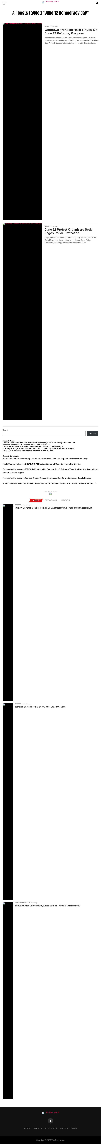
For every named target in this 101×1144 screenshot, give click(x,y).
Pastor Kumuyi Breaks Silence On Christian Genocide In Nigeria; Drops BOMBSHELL (58, 483)
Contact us (51, 1128)
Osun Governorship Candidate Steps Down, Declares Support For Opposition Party (50, 459)
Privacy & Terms (68, 1128)
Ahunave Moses (10, 483)
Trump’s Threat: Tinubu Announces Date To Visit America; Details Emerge (58, 478)
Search (6, 430)
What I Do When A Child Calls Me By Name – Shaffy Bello (28, 450)
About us (37, 1128)
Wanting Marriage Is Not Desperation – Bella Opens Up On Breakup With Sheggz (39, 448)
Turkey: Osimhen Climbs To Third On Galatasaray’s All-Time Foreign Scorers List (39, 443)
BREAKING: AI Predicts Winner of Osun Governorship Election (53, 464)
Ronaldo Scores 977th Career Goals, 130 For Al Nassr (26, 445)
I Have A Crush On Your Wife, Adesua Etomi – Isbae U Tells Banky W (33, 446)
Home (27, 1128)
